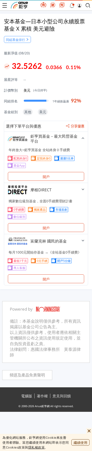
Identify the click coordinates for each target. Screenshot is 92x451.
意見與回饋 (62, 396)
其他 (27, 112)
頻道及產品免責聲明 (27, 375)
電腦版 (26, 395)
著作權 (42, 395)
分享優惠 (77, 126)
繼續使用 (80, 442)
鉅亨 (19, 5)
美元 (35, 90)
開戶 (46, 176)
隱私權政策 (36, 447)
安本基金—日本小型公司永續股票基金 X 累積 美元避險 (44, 24)
